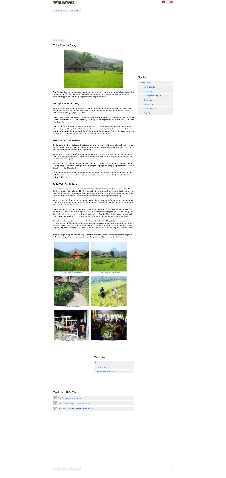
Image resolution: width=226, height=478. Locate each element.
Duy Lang (169, 467)
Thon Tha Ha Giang (58, 40)
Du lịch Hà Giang (144, 82)
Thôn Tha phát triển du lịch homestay (70, 398)
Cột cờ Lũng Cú (149, 100)
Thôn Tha (97, 363)
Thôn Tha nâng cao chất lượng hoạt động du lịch (74, 403)
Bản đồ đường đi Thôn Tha (106, 371)
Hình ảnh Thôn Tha (103, 367)
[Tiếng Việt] (163, 2)
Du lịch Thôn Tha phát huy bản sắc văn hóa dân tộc (75, 409)
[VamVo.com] (68, 4)
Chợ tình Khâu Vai (150, 109)
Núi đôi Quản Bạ (149, 87)
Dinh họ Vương (149, 91)
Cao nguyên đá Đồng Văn (152, 95)
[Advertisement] (131, 22)
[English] (171, 2)
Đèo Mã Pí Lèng (149, 104)
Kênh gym (74, 10)
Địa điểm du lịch (60, 10)
